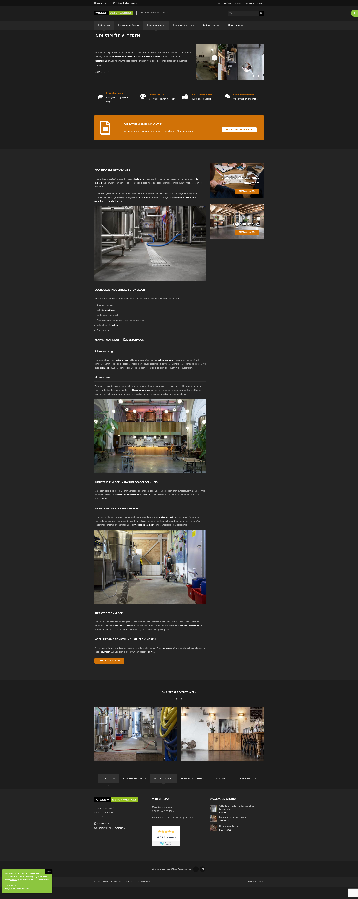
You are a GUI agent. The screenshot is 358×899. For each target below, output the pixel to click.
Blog (218, 3)
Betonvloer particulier (128, 25)
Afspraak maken (247, 191)
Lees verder (100, 72)
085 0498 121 (103, 824)
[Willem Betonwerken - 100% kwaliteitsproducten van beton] (113, 14)
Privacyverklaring (143, 881)
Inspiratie (227, 3)
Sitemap (129, 881)
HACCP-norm (100, 499)
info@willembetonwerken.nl (111, 828)
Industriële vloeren (156, 25)
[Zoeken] (261, 13)
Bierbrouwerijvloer (211, 25)
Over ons (238, 3)
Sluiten (49, 871)
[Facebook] (196, 869)
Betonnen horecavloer (183, 25)
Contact (260, 3)
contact (13, 879)
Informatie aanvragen (239, 130)
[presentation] (254, 76)
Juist (262, 881)
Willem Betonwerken (113, 881)
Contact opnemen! (109, 661)
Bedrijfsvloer (104, 25)
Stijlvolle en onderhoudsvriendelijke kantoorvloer (236, 808)
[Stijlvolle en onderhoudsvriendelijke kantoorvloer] (213, 812)
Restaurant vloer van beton (232, 817)
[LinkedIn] (202, 869)
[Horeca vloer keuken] (213, 830)
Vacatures (250, 3)
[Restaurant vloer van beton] (213, 821)
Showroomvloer (235, 25)
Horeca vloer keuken (229, 826)
